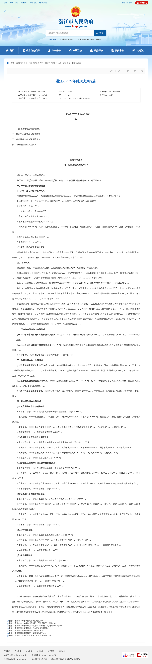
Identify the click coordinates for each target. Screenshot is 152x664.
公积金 (70, 39)
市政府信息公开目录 (53, 63)
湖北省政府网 (127, 3)
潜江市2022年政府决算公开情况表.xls (29, 631)
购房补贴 (63, 39)
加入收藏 (29, 651)
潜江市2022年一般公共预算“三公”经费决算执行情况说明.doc (38, 626)
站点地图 (40, 651)
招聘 (84, 39)
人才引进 (77, 39)
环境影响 (90, 39)
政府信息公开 (21, 63)
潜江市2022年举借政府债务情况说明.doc (30, 621)
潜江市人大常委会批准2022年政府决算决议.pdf (33, 635)
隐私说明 (62, 651)
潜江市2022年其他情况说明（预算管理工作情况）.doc (36, 623)
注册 (17, 3)
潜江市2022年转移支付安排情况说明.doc (30, 633)
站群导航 (33, 3)
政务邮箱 (24, 3)
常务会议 (98, 39)
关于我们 (51, 651)
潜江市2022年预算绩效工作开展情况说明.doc (32, 628)
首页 (12, 63)
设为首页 (18, 651)
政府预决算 (76, 63)
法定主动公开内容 (36, 63)
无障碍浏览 (43, 3)
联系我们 (7, 651)
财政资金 (66, 63)
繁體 (5, 3)
